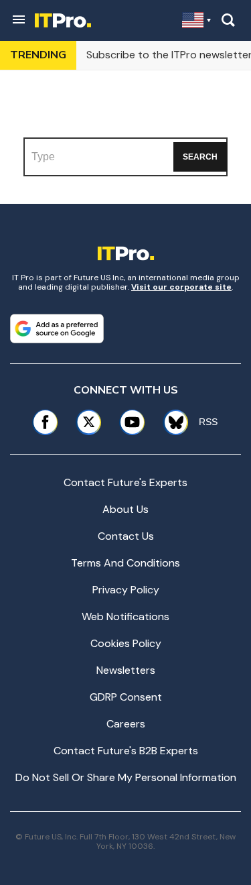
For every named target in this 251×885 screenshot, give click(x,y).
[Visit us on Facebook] (45, 422)
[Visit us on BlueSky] (171, 422)
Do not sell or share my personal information (125, 777)
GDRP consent (126, 697)
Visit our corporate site (181, 287)
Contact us (126, 536)
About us (125, 509)
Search (200, 157)
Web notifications (125, 616)
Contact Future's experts (125, 482)
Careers (125, 724)
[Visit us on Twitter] (88, 422)
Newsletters (125, 670)
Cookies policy (125, 643)
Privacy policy (125, 590)
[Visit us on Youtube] (132, 422)
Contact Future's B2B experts (126, 751)
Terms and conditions (125, 563)
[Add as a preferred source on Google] (57, 328)
